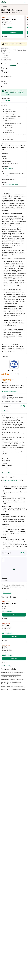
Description (13, 64)
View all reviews (5, 411)
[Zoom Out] (3, 561)
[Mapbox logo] (5, 580)
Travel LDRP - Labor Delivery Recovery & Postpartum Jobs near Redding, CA (11, 675)
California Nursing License (11, 184)
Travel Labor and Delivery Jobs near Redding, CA (13, 672)
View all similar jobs (6, 666)
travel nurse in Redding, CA (10, 480)
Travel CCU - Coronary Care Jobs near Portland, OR (13, 686)
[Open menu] (1, 63)
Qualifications (4, 64)
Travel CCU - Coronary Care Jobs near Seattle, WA (13, 689)
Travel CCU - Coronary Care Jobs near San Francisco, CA (11, 683)
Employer (19, 64)
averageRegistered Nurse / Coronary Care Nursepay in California (14, 92)
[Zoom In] (3, 559)
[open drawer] (25, 2)
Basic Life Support (9, 168)
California (5, 6)
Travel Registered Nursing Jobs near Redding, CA (13, 679)
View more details (6, 472)
